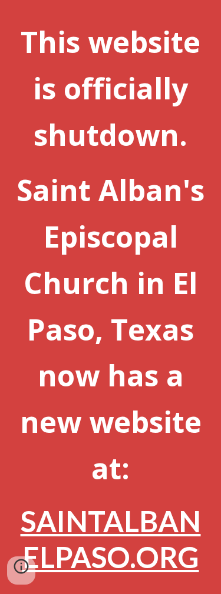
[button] (21, 570)
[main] (110, 297)
